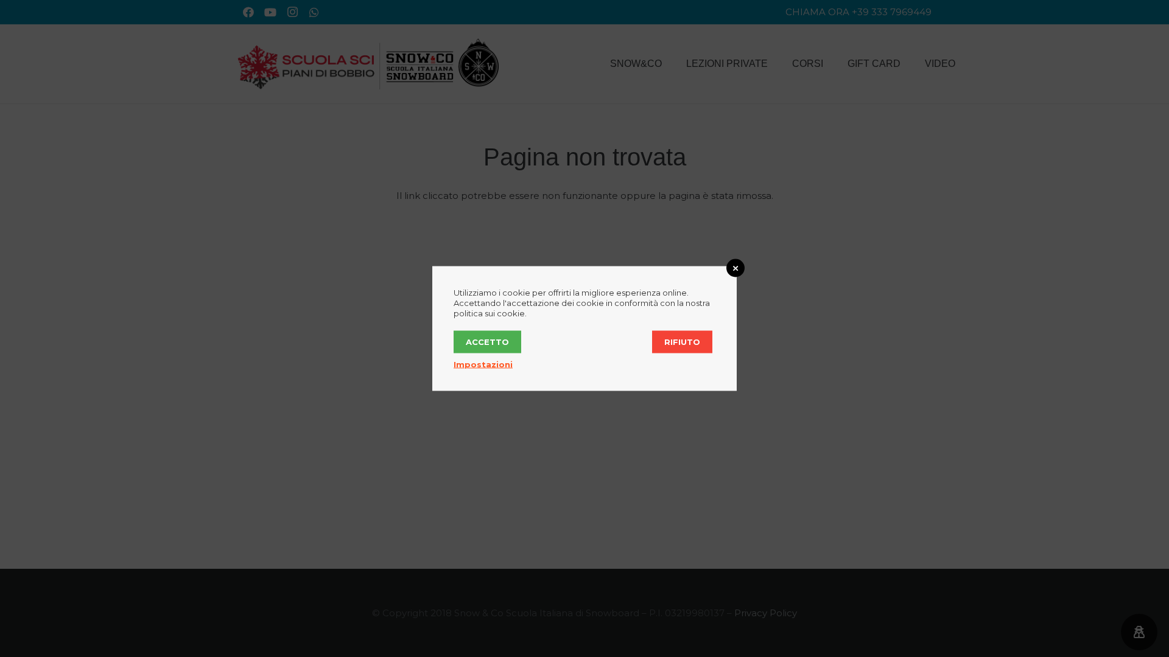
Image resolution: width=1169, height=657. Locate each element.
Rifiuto (682, 342)
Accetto (487, 342)
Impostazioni (483, 364)
